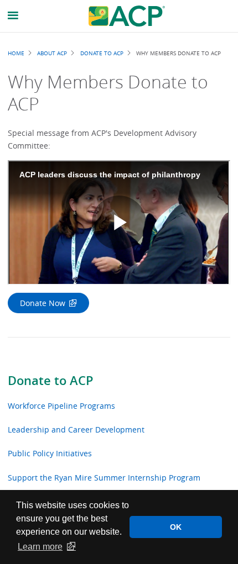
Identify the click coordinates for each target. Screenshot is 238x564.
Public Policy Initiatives (50, 453)
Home (16, 53)
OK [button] (176, 527)
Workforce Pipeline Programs (61, 405)
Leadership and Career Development (76, 429)
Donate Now (42, 303)
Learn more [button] (40, 546)
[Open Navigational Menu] (13, 16)
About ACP (52, 53)
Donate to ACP (51, 380)
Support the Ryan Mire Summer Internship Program (104, 477)
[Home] (127, 16)
